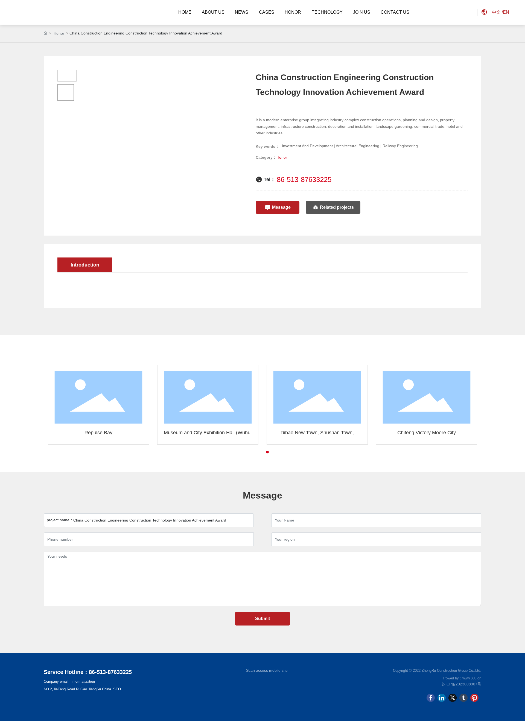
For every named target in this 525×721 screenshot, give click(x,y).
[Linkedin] (442, 698)
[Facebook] (431, 698)
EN (506, 12)
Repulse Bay (98, 432)
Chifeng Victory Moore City (426, 432)
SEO (117, 689)
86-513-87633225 (304, 179)
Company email (56, 681)
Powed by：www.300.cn (462, 678)
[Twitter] (452, 698)
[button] (257, 452)
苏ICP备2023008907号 (461, 684)
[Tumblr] (463, 698)
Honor (59, 33)
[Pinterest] (474, 698)
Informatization (83, 681)
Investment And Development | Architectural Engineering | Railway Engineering (350, 146)
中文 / (497, 12)
